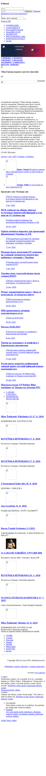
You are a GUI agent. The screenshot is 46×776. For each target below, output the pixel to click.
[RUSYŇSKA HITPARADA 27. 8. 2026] (23, 429)
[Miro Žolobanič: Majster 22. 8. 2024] (23, 613)
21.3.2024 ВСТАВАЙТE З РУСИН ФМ (21, 553)
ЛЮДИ (12, 34)
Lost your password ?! (19, 14)
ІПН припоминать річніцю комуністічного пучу (15, 312)
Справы (13, 28)
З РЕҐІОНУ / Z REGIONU (12, 60)
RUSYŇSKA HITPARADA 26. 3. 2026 (20, 575)
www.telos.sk (39, 673)
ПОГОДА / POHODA (10, 65)
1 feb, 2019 (11, 157)
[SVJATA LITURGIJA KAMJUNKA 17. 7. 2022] (23, 588)
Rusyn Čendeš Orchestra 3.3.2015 (18, 528)
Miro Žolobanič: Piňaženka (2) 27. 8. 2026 (22, 416)
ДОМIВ (12, 25)
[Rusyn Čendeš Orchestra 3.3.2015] (23, 519)
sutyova (4, 157)
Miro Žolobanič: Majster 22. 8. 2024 (19, 623)
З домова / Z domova (25, 157)
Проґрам (14, 30)
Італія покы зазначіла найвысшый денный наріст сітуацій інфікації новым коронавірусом (22, 366)
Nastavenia (5, 690)
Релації (13, 32)
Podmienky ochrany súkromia (16, 666)
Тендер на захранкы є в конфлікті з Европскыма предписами (20, 344)
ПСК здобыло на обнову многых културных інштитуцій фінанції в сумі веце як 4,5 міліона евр (21, 213)
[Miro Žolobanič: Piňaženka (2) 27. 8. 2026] (23, 407)
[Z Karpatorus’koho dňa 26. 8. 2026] (23, 474)
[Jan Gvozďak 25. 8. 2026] (23, 497)
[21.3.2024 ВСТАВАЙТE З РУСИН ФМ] (23, 544)
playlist (8, 41)
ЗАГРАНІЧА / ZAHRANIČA (13, 62)
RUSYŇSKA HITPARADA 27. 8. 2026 (20, 439)
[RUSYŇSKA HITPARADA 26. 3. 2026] (23, 566)
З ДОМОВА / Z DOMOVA (11, 58)
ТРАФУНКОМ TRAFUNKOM (12, 398)
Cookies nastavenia (36, 666)
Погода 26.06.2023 (10, 327)
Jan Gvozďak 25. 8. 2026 (14, 506)
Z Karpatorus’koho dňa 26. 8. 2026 (19, 483)
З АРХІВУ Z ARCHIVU (11, 393)
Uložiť (4, 720)
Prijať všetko (15, 690)
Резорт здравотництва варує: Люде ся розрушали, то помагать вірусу (21, 293)
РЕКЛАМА (16, 36)
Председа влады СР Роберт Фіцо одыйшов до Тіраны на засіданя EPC (21, 386)
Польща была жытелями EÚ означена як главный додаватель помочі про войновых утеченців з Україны (21, 255)
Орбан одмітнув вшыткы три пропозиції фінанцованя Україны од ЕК (22, 232)
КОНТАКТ (15, 39)
